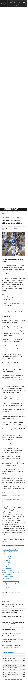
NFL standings (7, 556)
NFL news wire (7, 568)
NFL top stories (7, 570)
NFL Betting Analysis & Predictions (13, 218)
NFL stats (6, 564)
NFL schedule (7, 558)
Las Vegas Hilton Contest (10, 550)
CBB (15, 679)
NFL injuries (6, 560)
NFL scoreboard (7, 574)
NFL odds (6, 566)
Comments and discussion (11, 581)
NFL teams (6, 554)
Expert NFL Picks (8, 576)
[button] (2, 209)
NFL (6, 679)
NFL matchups (7, 562)
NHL (21, 679)
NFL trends (6, 578)
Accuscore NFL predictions (11, 572)
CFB (12, 679)
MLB (18, 679)
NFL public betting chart (10, 552)
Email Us (4, 541)
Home (3, 212)
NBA (9, 679)
